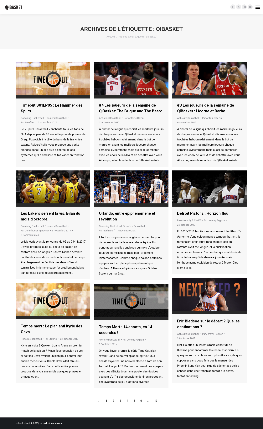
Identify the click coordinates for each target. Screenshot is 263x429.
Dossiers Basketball (56, 118)
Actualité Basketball (110, 118)
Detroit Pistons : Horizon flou (202, 213)
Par (27, 122)
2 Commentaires (30, 235)
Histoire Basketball (31, 338)
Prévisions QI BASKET (189, 220)
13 (155, 400)
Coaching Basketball (32, 118)
